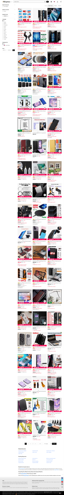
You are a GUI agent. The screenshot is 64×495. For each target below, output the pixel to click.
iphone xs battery (35, 461)
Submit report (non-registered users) (15, 483)
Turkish (52, 482)
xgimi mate (20, 453)
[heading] (25, 23)
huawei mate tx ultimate (50, 450)
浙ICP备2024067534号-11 (31, 494)
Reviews (21, 487)
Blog (25, 487)
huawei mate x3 (21, 462)
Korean (58, 482)
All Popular (4, 487)
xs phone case (48, 462)
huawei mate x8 (35, 450)
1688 (58, 488)
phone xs (34, 459)
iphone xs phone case (22, 458)
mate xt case (34, 452)
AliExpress (41, 487)
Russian (33, 482)
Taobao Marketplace (45, 488)
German (45, 482)
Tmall (50, 488)
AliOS (56, 488)
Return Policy (25, 483)
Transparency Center (5, 483)
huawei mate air (21, 452)
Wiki (23, 487)
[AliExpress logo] (6, 2)
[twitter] (62, 480)
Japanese (55, 482)
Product (7, 487)
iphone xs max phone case (50, 458)
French (42, 482)
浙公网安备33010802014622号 (22, 494)
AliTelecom (33, 488)
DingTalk (37, 488)
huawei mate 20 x (49, 461)
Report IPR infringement (24, 482)
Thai (60, 482)
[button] (11, 1)
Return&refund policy (16, 482)
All (4, 20)
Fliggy (47, 487)
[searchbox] (29, 2)
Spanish (40, 482)
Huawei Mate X (22, 468)
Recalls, (22, 483)
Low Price (14, 487)
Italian (48, 482)
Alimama (44, 487)
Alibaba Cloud (50, 487)
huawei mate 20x (35, 462)
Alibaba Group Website (35, 487)
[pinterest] (62, 482)
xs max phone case (49, 459)
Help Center (4, 482)
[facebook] (62, 478)
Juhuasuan (40, 488)
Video (27, 487)
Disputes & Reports (10, 482)
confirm (54, 443)
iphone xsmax (20, 461)
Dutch (50, 482)
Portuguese (36, 482)
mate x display (48, 452)
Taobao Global (53, 488)
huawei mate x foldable (22, 450)
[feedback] (62, 484)
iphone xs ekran (21, 459)
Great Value (18, 487)
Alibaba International (56, 487)
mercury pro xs (34, 458)
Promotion (10, 487)
